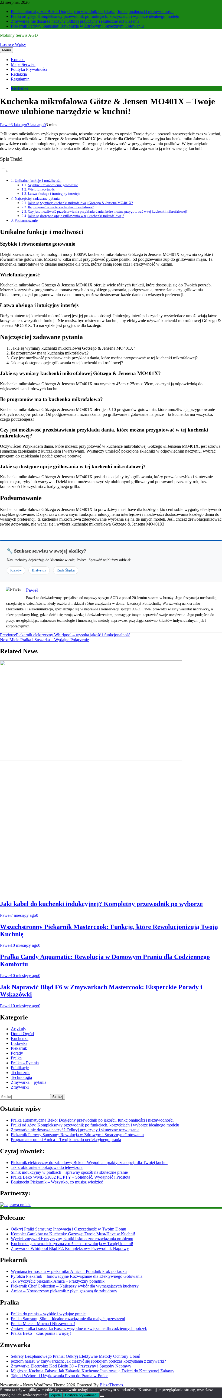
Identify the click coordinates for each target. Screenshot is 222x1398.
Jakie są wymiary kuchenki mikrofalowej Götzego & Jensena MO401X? (80, 203)
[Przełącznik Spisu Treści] (4, 171)
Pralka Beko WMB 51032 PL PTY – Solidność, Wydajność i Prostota (70, 1177)
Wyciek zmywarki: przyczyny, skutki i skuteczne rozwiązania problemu (72, 1238)
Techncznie (20, 1072)
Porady (17, 1053)
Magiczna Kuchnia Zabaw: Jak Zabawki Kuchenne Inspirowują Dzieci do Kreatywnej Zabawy (92, 1371)
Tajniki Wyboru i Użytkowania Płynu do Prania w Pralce (59, 1375)
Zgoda (56, 1395)
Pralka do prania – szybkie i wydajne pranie (48, 1314)
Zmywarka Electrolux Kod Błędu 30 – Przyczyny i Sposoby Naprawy (71, 1366)
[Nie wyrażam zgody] (102, 1396)
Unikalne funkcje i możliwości (38, 180)
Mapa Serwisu (23, 64)
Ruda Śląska (66, 570)
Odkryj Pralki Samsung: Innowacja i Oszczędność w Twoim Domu (68, 1229)
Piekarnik (19, 1048)
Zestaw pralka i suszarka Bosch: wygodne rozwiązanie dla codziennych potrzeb (79, 1328)
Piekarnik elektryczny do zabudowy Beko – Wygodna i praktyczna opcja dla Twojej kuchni (89, 1162)
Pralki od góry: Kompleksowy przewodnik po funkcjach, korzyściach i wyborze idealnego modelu (95, 16)
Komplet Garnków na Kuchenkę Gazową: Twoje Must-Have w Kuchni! (73, 1234)
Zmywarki (20, 1087)
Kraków (16, 570)
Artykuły (18, 1028)
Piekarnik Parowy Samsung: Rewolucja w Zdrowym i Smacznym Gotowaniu (77, 26)
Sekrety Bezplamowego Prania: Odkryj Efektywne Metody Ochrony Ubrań (75, 1356)
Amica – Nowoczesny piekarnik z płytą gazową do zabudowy (64, 1291)
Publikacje (20, 1067)
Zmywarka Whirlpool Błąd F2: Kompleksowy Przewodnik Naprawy (70, 1248)
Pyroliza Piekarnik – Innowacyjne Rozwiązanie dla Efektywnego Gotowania (76, 1276)
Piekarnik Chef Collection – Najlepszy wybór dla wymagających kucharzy (75, 1286)
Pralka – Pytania (25, 1063)
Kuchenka (19, 88)
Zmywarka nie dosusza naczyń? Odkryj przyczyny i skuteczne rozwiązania (75, 21)
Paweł (5, 124)
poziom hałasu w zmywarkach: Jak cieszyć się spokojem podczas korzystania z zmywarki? (88, 1361)
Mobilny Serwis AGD (19, 35)
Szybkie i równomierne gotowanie (53, 185)
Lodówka (19, 1043)
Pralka (16, 1058)
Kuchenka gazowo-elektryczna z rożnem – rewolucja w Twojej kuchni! (72, 1243)
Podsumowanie (26, 220)
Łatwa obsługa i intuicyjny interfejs (54, 194)
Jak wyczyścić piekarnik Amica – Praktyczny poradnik (58, 1281)
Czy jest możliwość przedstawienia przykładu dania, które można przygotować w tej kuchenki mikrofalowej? (108, 211)
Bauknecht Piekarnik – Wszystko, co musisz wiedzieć (57, 1182)
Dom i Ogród (22, 1033)
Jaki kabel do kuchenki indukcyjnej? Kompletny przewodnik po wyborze (101, 903)
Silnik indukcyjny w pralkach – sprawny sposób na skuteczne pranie (69, 1172)
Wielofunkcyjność (41, 189)
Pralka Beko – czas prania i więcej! (41, 1333)
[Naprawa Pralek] (15, 1204)
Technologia (21, 1077)
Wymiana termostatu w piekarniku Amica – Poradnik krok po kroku (69, 1271)
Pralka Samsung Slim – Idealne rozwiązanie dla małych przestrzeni (68, 1318)
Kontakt (18, 59)
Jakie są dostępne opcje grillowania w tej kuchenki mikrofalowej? (76, 216)
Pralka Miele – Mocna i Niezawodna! (43, 1323)
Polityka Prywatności (29, 69)
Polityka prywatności (81, 1395)
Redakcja (19, 74)
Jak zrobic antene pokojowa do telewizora (47, 1167)
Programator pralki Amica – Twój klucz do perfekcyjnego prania (66, 1139)
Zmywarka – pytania (28, 1082)
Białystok (39, 570)
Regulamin (20, 79)
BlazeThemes (111, 1385)
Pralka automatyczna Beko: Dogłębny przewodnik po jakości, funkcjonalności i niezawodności (92, 11)
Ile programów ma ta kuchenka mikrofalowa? (61, 207)
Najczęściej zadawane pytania (37, 198)
